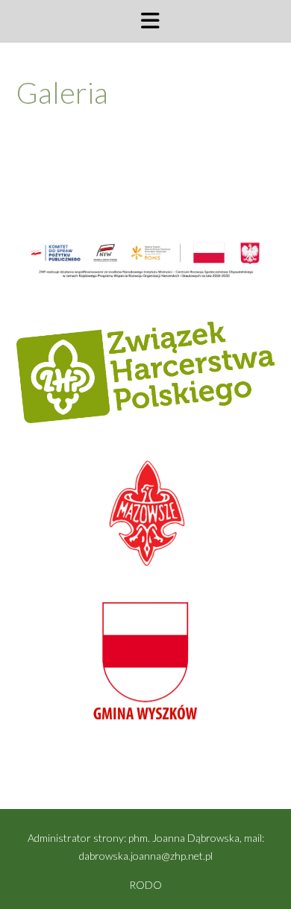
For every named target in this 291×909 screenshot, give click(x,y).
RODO (145, 884)
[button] (145, 21)
